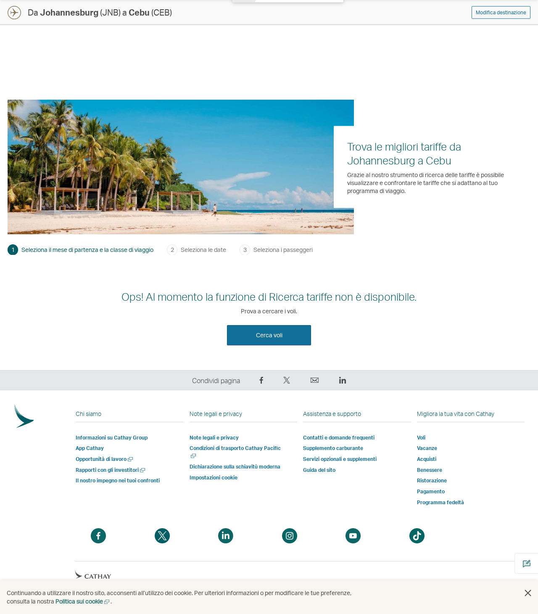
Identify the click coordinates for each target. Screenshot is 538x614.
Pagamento (431, 491)
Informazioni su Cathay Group (112, 437)
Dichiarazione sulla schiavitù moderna (235, 466)
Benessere (429, 470)
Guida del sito (319, 470)
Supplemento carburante (333, 448)
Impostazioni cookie (213, 478)
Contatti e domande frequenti (338, 437)
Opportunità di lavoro (105, 459)
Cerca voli (269, 335)
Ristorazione (432, 480)
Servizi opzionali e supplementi (340, 459)
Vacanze (427, 448)
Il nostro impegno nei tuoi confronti (118, 480)
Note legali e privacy (214, 437)
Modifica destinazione (501, 12)
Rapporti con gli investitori (111, 470)
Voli (421, 437)
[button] (528, 593)
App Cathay (90, 448)
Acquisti (426, 459)
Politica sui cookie (83, 601)
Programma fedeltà (440, 502)
